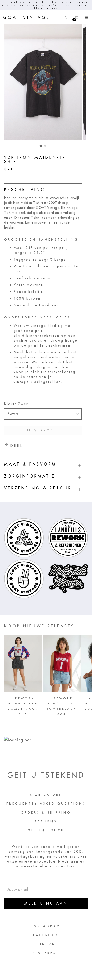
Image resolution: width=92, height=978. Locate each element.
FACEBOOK (46, 935)
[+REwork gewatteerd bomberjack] (23, 663)
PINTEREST (46, 953)
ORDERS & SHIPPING (46, 812)
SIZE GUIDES (46, 794)
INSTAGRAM (46, 926)
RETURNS (46, 821)
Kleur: (17, 404)
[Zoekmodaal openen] (66, 17)
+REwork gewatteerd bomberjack (23, 704)
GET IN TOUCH (46, 830)
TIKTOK (46, 944)
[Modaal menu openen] (86, 17)
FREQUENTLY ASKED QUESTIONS (46, 803)
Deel (16, 445)
